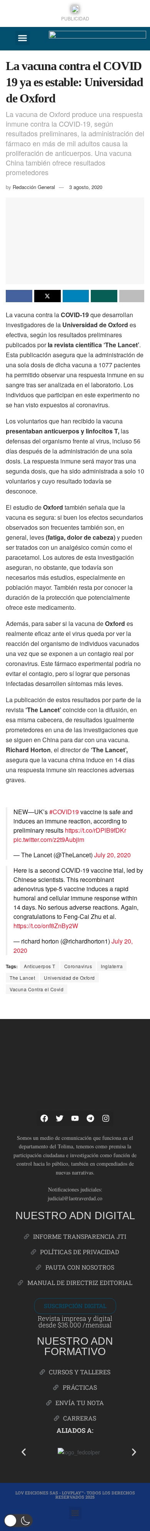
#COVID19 (64, 811)
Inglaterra (112, 966)
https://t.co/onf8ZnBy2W (45, 925)
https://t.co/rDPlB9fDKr (95, 830)
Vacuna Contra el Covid (36, 989)
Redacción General (34, 187)
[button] (22, 38)
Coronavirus (78, 966)
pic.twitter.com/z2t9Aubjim (48, 839)
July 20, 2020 (112, 854)
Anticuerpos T (39, 966)
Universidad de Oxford (69, 977)
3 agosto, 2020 (85, 187)
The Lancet (22, 977)
